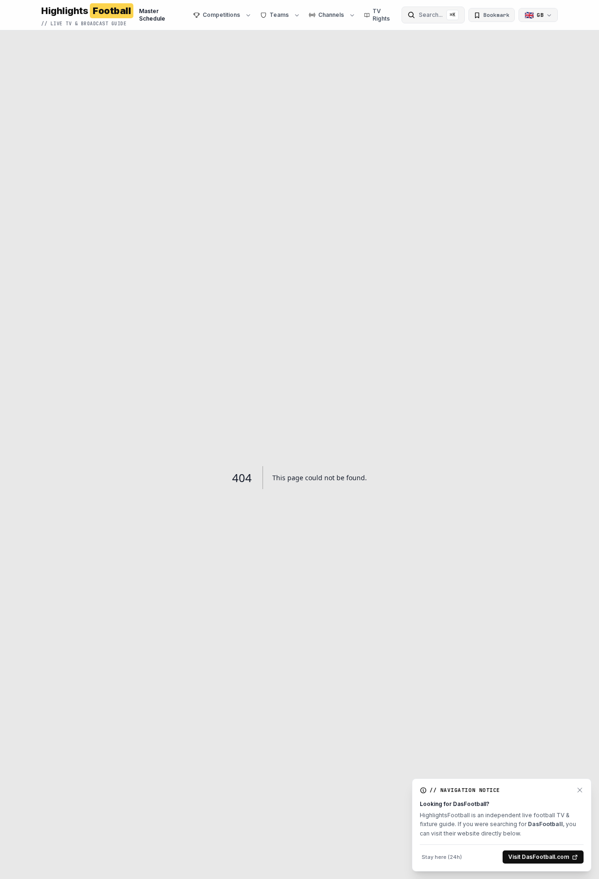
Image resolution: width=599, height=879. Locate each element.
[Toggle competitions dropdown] (248, 15)
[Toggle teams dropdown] (296, 15)
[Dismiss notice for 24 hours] (579, 790)
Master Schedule (152, 14)
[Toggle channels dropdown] (352, 15)
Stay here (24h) (442, 857)
